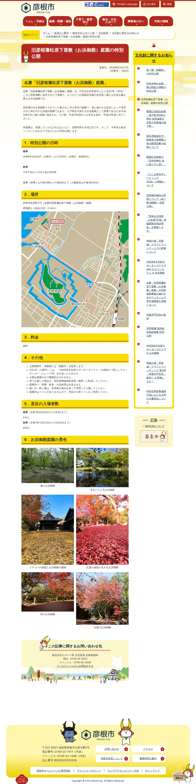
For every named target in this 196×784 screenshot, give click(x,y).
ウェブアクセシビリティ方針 (123, 770)
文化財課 (103, 32)
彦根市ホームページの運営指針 (53, 770)
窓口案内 (151, 4)
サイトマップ (152, 770)
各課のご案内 (61, 32)
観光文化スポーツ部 (84, 32)
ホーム (46, 32)
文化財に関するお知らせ (125, 32)
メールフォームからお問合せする (75, 666)
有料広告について (154, 426)
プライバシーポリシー (89, 770)
